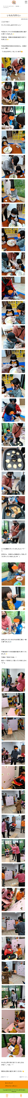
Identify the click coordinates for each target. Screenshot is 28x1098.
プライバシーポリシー (11, 1086)
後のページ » (23, 1077)
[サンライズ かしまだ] (12, 2)
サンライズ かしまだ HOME (8, 6)
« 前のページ (4, 1077)
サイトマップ (9, 1083)
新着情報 (17, 6)
